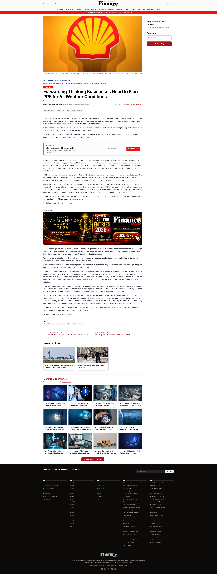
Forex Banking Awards (129, 526)
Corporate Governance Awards (131, 507)
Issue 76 (72, 507)
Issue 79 (72, 499)
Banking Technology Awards (130, 493)
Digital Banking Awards (129, 542)
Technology (102, 9)
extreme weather (101, 128)
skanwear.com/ (65, 203)
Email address (139, 468)
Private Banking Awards (156, 537)
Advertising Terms (48, 501)
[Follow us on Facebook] (108, 569)
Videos (126, 9)
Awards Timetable (101, 485)
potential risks (60, 110)
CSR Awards (126, 501)
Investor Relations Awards (156, 482)
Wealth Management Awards (157, 510)
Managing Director (61, 160)
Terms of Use (47, 499)
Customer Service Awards (130, 499)
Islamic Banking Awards (156, 488)
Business (79, 9)
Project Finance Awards (156, 493)
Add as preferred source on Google (130, 104)
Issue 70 (72, 523)
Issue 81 (72, 493)
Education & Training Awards (130, 518)
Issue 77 (72, 504)
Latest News (46, 493)
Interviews (70, 9)
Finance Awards (127, 545)
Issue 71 (72, 520)
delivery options (80, 187)
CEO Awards (126, 496)
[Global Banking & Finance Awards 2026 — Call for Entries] (92, 228)
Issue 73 (72, 515)
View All (72, 526)
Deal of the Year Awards (129, 504)
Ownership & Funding (155, 520)
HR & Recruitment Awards (156, 501)
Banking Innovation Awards (130, 539)
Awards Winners (101, 488)
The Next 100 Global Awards (157, 507)
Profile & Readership (48, 488)
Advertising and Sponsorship (50, 485)
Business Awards (127, 488)
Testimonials (100, 493)
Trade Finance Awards (156, 504)
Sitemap (120, 565)
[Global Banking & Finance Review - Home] (108, 3)
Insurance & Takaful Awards (130, 531)
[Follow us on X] (115, 569)
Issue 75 (72, 510)
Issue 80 (72, 496)
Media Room (100, 496)
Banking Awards (127, 537)
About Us (45, 482)
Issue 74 (72, 512)
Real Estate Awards (155, 491)
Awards (133, 9)
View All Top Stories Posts (92, 459)
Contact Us (46, 491)
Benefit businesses (49, 110)
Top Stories (60, 9)
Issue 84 (72, 485)
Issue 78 (72, 501)
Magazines (141, 9)
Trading (119, 9)
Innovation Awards (128, 529)
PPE (68, 110)
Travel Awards (153, 512)
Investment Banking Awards (130, 534)
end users (84, 199)
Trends (158, 9)
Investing (111, 9)
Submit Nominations (102, 491)
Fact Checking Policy (155, 531)
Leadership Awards (155, 485)
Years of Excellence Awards (157, 515)
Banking (93, 9)
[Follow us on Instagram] (105, 569)
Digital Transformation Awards (131, 512)
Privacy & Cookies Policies (50, 496)
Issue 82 (72, 491)
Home (45, 83)
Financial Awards (154, 534)
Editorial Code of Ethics (156, 526)
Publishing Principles (155, 518)
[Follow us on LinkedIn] (112, 569)
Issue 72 (72, 518)
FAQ (98, 499)
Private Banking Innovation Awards (159, 539)
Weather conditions (77, 110)
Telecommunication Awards (157, 499)
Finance (86, 9)
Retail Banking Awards (155, 542)
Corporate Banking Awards (130, 510)
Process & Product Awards (157, 496)
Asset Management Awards (130, 482)
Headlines (150, 9)
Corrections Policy (154, 523)
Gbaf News (57, 101)
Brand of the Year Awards (130, 485)
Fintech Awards (127, 515)
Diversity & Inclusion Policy (157, 529)
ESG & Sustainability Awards (130, 520)
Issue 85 (72, 482)
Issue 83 (72, 488)
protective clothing (123, 121)
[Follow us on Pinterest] (102, 569)
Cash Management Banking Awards (132, 491)
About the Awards (101, 482)
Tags (125, 565)
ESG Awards (126, 523)
